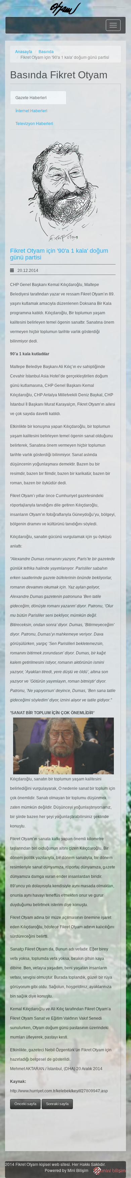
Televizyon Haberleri (34, 123)
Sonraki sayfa (57, 1104)
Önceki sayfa (25, 1104)
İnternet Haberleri (31, 110)
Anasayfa (23, 51)
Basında (46, 51)
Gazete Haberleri (31, 97)
